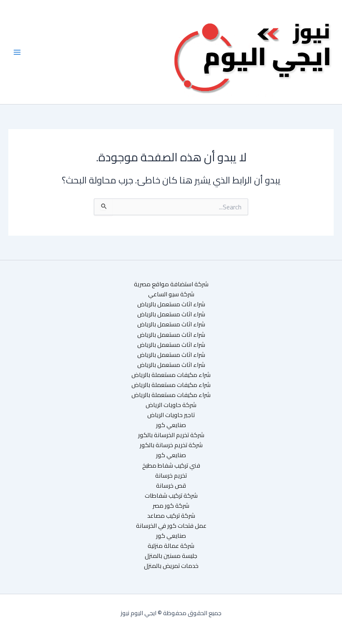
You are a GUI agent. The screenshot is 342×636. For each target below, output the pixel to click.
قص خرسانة (171, 486)
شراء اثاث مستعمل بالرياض (171, 304)
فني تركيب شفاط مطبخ (171, 465)
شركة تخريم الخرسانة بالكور (171, 435)
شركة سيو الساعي (171, 294)
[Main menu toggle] (17, 52)
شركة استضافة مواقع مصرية (171, 284)
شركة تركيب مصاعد (171, 516)
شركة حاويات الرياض (171, 405)
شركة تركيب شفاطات (171, 496)
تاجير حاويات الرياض (171, 415)
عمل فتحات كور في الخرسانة (171, 526)
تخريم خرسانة (171, 476)
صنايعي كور (171, 425)
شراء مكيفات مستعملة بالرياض (171, 375)
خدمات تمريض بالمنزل (171, 566)
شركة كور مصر (171, 506)
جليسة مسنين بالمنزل (171, 556)
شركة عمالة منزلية (171, 546)
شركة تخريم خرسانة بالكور (171, 445)
